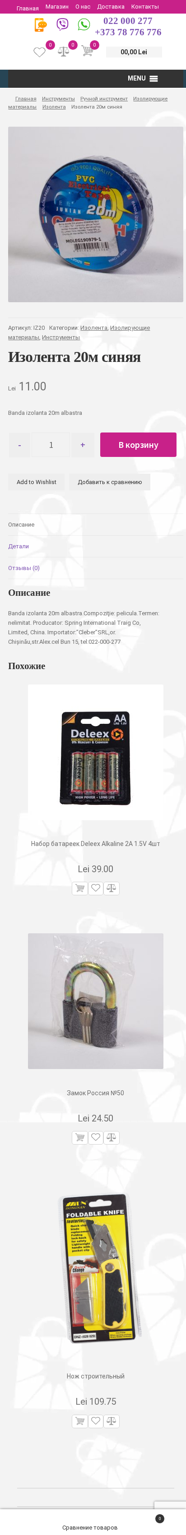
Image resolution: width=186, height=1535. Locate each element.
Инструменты (58, 98)
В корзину (138, 444)
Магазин (57, 6)
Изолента (54, 107)
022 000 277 (128, 20)
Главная (28, 8)
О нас (82, 6)
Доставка (111, 6)
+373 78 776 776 (128, 32)
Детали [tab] (18, 546)
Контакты (145, 6)
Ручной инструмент (104, 98)
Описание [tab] (21, 524)
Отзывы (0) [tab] (24, 568)
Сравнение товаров (90, 1527)
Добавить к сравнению (110, 482)
